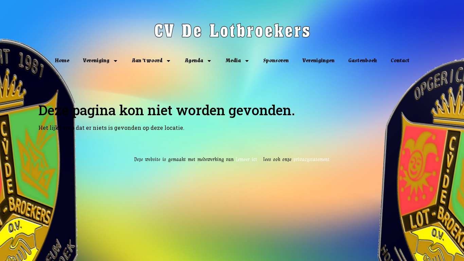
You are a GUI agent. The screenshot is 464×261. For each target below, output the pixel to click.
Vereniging (96, 60)
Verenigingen (318, 60)
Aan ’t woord (147, 60)
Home (62, 60)
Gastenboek (362, 60)
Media (233, 60)
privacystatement (311, 159)
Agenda (194, 60)
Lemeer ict (249, 159)
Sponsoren (276, 60)
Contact (400, 60)
